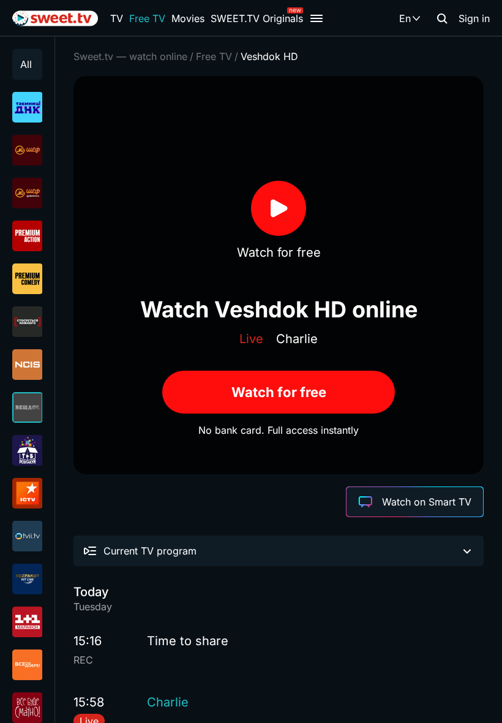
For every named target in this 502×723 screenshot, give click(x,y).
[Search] (442, 18)
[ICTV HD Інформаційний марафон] (27, 493)
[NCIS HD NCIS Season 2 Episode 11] (27, 364)
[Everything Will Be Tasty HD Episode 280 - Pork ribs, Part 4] (27, 707)
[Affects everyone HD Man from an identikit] (27, 321)
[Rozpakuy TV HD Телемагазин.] (27, 450)
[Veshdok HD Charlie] (27, 407)
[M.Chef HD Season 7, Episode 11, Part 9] (27, 150)
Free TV (147, 18)
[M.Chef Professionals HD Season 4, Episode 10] (27, 193)
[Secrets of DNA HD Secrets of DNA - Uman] (27, 107)
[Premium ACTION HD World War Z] (27, 236)
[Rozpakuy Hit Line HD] (27, 579)
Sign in (474, 18)
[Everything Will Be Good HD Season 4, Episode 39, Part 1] (27, 664)
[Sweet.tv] (55, 18)
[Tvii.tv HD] (27, 536)
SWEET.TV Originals (257, 18)
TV (116, 18)
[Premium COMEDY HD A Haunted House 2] (27, 278)
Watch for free (278, 392)
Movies (187, 18)
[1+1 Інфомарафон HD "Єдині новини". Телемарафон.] (27, 622)
